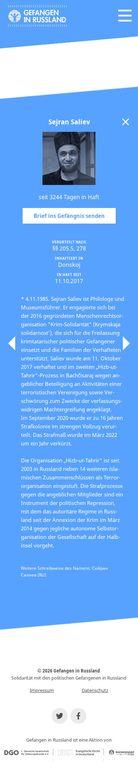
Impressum (42, 690)
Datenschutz (95, 690)
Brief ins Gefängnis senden (69, 216)
